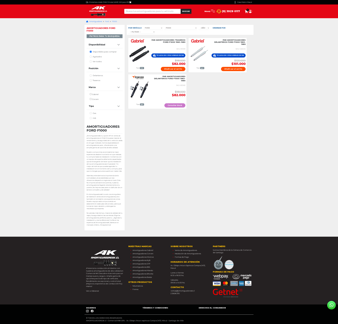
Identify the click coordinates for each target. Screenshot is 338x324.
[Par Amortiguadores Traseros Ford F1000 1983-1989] (139, 53)
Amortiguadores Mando (143, 270)
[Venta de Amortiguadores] (98, 11)
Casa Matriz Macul (244, 2)
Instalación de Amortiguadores (188, 253)
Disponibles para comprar (105, 52)
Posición (93, 68)
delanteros (98, 75)
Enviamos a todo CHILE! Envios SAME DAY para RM (109, 2)
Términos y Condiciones (155, 308)
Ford (107, 21)
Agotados (97, 56)
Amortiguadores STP (141, 264)
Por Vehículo (135, 28)
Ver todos (97, 61)
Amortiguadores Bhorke (143, 274)
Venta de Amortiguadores (186, 250)
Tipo (91, 106)
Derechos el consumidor (212, 308)
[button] (250, 11)
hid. (94, 118)
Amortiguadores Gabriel (143, 250)
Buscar (186, 11)
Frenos (135, 289)
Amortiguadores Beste (142, 277)
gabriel (95, 94)
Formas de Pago (182, 257)
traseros (96, 80)
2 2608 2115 (175, 293)
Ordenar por (219, 28)
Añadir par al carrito (173, 69)
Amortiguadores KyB (141, 260)
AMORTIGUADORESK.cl (96, 321)
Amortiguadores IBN (141, 267)
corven (95, 99)
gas (94, 113)
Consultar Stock (175, 105)
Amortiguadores (95, 21)
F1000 (114, 21)
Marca (92, 87)
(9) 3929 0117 (230, 11)
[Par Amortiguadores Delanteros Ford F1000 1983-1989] (199, 53)
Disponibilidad (97, 44)
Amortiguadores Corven (143, 253)
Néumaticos (138, 286)
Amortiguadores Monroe (143, 257)
